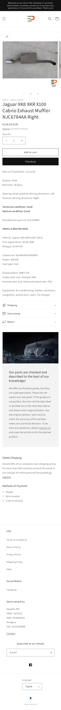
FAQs (9, 569)
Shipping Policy (15, 561)
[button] (4, 18)
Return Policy (14, 547)
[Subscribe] (50, 652)
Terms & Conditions (17, 539)
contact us (45, 427)
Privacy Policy (14, 554)
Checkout (30, 161)
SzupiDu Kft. (33, 704)
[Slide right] (37, 93)
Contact (11, 633)
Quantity (6, 134)
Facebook (12, 589)
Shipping (5, 129)
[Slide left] (23, 93)
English (29, 686)
